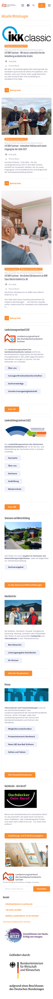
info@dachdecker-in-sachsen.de (18, 904)
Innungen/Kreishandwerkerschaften (25, 375)
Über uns (12, 368)
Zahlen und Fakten (17, 752)
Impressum (7, 921)
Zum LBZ (12, 507)
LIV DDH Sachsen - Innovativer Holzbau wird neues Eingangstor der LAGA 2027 (26, 147)
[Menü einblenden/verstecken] (49, 5)
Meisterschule (14, 489)
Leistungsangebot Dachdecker (22, 652)
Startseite (12, 458)
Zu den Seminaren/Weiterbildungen (25, 585)
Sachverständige (16, 383)
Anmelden (41, 889)
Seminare (12, 473)
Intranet (27, 921)
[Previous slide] (10, 855)
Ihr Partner (13, 660)
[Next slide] (43, 855)
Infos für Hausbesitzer (18, 673)
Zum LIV (12, 409)
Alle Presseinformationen (20, 775)
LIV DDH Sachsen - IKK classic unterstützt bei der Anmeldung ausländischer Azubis (25, 54)
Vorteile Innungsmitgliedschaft (22, 391)
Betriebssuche (14, 644)
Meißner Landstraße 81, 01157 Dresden (22, 915)
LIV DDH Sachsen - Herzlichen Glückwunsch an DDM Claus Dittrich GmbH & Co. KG (26, 277)
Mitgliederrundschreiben (20, 729)
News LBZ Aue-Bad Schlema (21, 744)
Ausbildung (13, 481)
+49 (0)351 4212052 (13, 910)
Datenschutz (18, 921)
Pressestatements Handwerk (21, 736)
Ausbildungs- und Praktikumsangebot (25, 835)
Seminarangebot (16, 567)
